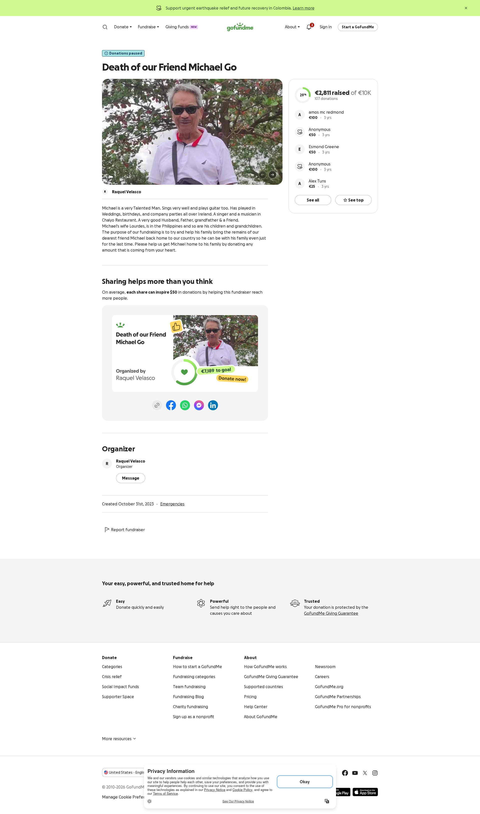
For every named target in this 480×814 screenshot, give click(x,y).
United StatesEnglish (128, 772)
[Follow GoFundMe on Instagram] (375, 773)
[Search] (105, 27)
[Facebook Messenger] (199, 405)
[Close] (466, 8)
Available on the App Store (365, 792)
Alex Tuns (317, 181)
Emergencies (172, 504)
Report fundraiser (128, 529)
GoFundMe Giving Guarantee (331, 613)
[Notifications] (309, 27)
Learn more (303, 8)
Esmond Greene (324, 146)
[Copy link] (157, 405)
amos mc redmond (326, 112)
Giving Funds (181, 27)
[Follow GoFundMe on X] (365, 773)
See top (356, 200)
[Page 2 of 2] (115, 177)
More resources (117, 738)
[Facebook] (171, 405)
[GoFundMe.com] (240, 27)
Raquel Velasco (130, 461)
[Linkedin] (213, 405)
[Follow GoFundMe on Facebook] (345, 773)
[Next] (272, 175)
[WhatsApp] (185, 405)
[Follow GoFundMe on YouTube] (355, 773)
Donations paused (125, 53)
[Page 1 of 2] (111, 177)
